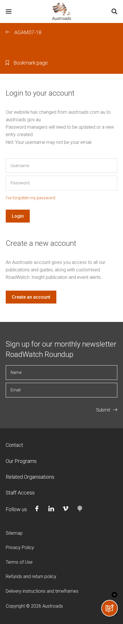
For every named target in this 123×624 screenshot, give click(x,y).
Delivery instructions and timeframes (42, 591)
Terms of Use (19, 562)
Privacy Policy (20, 547)
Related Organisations (30, 477)
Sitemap (14, 533)
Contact (14, 445)
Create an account (31, 297)
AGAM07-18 (27, 32)
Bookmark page (30, 63)
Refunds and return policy (31, 576)
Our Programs (21, 461)
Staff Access (20, 493)
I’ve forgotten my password (30, 198)
